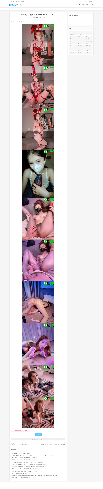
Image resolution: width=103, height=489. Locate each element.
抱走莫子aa (72, 52)
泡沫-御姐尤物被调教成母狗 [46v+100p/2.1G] (38, 15)
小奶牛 (71, 43)
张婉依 (79, 32)
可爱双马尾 (88, 45)
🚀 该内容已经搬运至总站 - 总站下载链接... (20, 430)
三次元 (88, 5)
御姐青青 (79, 52)
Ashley (79, 36)
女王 (71, 45)
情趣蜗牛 (79, 50)
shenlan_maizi (88, 43)
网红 (86, 36)
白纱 (78, 47)
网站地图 (54, 485)
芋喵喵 (79, 41)
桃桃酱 (87, 47)
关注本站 (91, 1)
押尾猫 (71, 47)
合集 (37, 17)
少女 (86, 34)
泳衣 (71, 38)
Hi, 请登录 (11, 1)
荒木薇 (71, 50)
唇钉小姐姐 (72, 34)
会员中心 (85, 1)
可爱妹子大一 (88, 38)
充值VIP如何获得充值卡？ (74, 15)
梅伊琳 (71, 41)
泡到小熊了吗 (80, 45)
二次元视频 (80, 34)
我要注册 (17, 1)
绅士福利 (81, 5)
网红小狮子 (88, 32)
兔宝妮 (87, 52)
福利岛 (13, 5)
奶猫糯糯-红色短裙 (89, 41)
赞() (39, 434)
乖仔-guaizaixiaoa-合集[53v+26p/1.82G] (19, 444)
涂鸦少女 (87, 50)
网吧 (78, 43)
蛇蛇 (78, 38)
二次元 (75, 5)
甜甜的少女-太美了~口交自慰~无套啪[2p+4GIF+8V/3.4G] (53, 444)
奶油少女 (71, 32)
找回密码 (23, 1)
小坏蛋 (71, 36)
